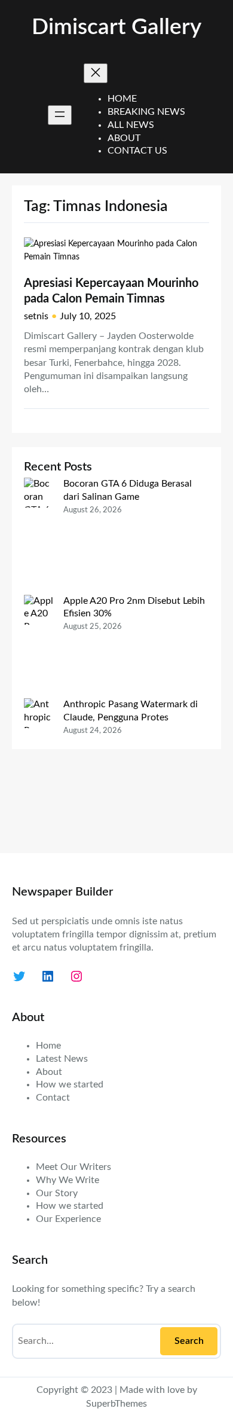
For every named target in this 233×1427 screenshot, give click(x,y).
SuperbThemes (116, 1403)
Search (189, 1341)
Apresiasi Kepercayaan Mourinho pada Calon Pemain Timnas (111, 291)
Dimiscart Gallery (116, 27)
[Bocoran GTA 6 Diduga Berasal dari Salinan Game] (39, 536)
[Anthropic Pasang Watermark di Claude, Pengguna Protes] (39, 769)
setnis (36, 316)
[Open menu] (60, 115)
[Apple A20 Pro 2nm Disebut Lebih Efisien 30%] (39, 647)
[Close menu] (96, 73)
